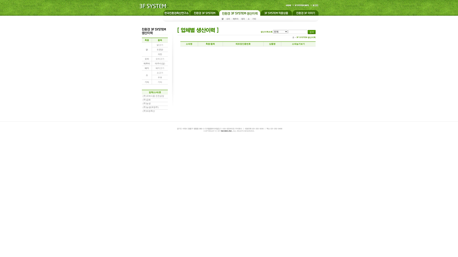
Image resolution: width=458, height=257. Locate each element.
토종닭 (160, 49)
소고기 (160, 73)
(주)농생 (147, 103)
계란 (160, 54)
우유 (160, 77)
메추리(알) (160, 63)
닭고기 (160, 45)
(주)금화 (147, 100)
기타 (160, 82)
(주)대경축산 (149, 111)
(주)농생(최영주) (151, 107)
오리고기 (160, 59)
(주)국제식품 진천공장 (153, 96)
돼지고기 (160, 68)
